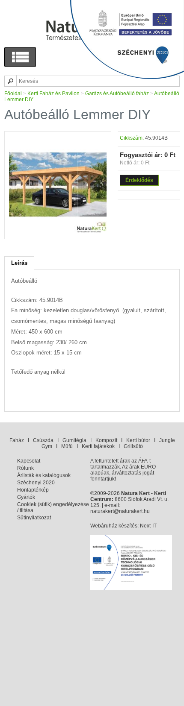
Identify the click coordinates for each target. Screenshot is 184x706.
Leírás (19, 263)
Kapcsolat (28, 461)
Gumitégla (74, 440)
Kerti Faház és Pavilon (53, 94)
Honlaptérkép (33, 490)
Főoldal (13, 94)
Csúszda (43, 440)
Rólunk (25, 468)
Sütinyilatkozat (34, 518)
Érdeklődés (139, 180)
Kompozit (106, 440)
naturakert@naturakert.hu (120, 511)
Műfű (67, 446)
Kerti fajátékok (98, 446)
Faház (16, 440)
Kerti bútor (138, 440)
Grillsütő (133, 446)
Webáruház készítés (113, 526)
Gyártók (26, 497)
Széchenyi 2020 (36, 483)
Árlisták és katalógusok (44, 475)
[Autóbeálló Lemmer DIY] (58, 231)
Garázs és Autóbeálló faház (117, 94)
